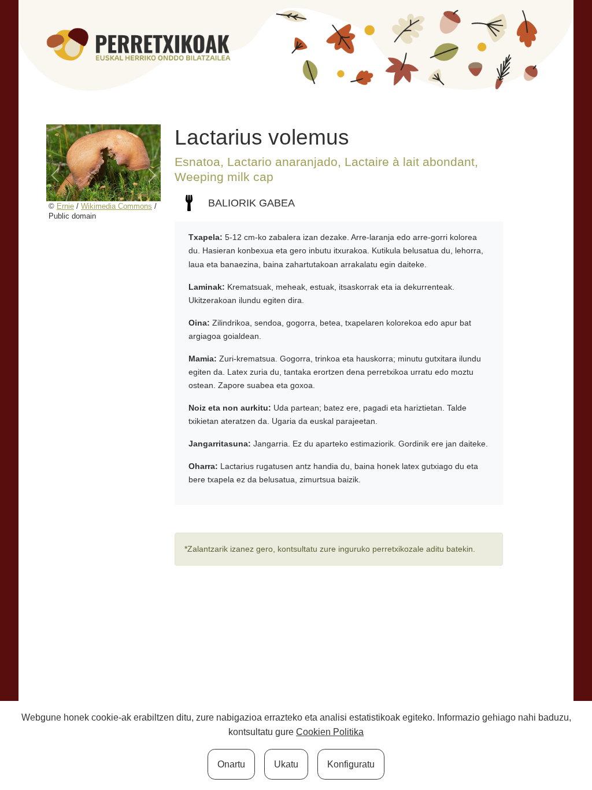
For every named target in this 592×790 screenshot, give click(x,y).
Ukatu (286, 764)
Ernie (65, 206)
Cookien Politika (330, 732)
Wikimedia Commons (116, 206)
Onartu (231, 764)
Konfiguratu (351, 764)
